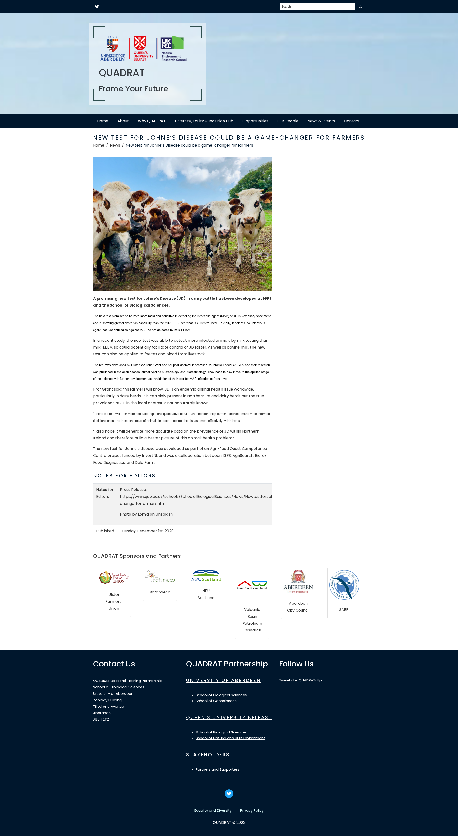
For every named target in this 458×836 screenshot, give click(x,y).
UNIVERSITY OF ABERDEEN (223, 680)
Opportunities (255, 121)
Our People (287, 121)
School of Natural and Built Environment (230, 737)
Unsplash (164, 514)
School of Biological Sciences (221, 694)
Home (102, 121)
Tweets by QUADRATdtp (300, 680)
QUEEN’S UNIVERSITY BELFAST (229, 717)
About (123, 121)
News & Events (321, 121)
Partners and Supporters (217, 769)
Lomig (143, 514)
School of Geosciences (216, 700)
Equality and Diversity (213, 810)
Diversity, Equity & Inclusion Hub (204, 121)
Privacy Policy (252, 810)
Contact (352, 121)
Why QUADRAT (152, 121)
